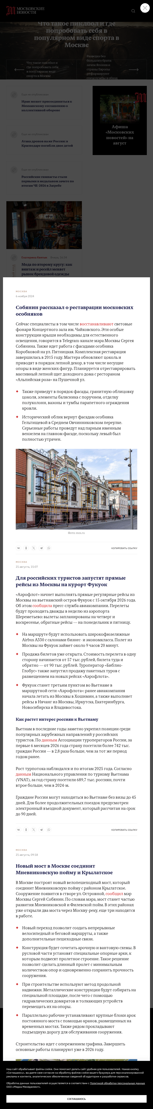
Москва (21, 291)
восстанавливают (97, 324)
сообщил (114, 894)
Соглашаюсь (76, 1099)
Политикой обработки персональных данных (117, 1083)
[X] (33, 548)
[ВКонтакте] (18, 548)
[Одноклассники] (26, 548)
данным (50, 740)
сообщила (42, 606)
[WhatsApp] (49, 548)
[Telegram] (41, 548)
